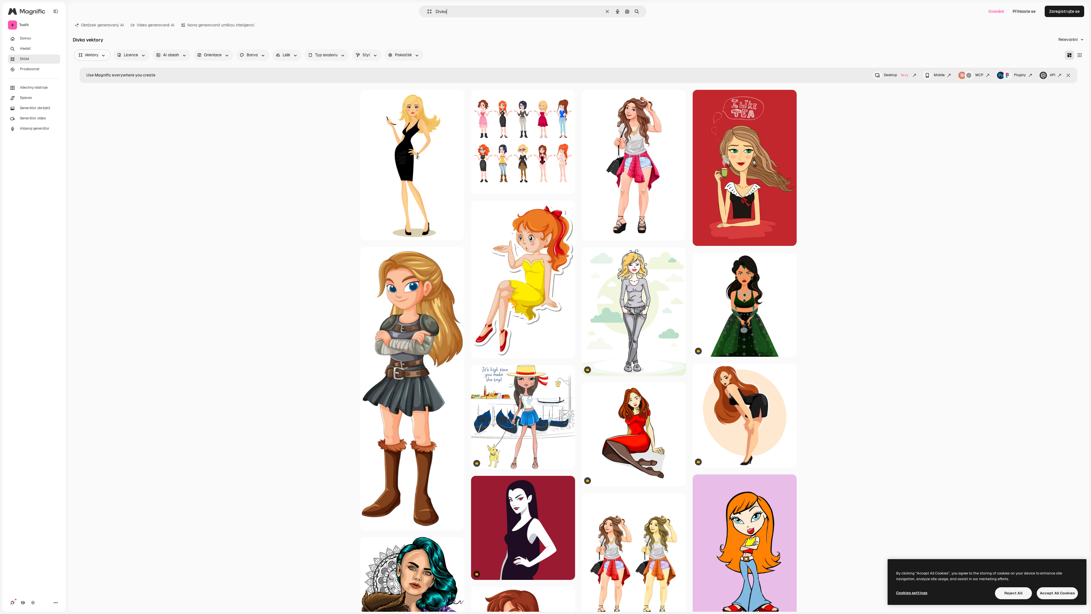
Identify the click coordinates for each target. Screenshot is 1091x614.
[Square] (1079, 55)
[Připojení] (12, 602)
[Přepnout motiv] (33, 602)
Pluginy (1020, 75)
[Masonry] (1069, 55)
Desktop (896, 75)
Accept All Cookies (1057, 593)
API (1052, 75)
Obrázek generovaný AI (102, 25)
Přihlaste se (1024, 11)
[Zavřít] (1068, 75)
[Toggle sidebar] (55, 11)
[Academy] (22, 602)
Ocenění (996, 11)
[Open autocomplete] (427, 11)
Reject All (1013, 593)
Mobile (939, 75)
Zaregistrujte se (1064, 11)
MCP (979, 75)
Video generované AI (155, 25)
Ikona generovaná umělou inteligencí (220, 25)
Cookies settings (911, 592)
